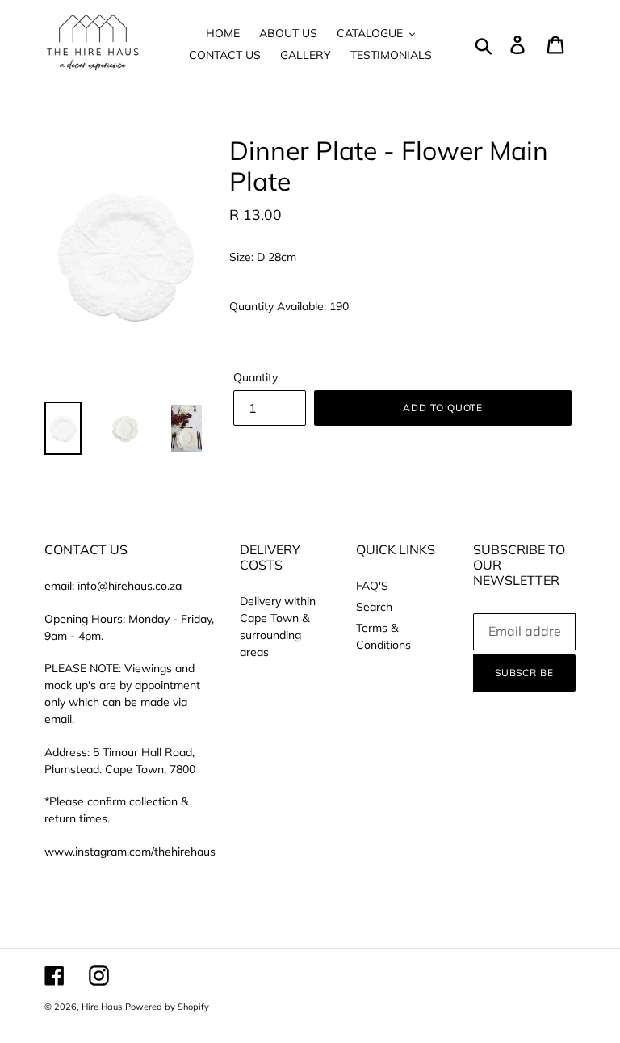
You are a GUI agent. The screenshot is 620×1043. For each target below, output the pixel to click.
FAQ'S (372, 585)
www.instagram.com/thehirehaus (130, 851)
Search (374, 606)
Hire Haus (102, 1006)
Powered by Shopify (167, 1006)
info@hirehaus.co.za (130, 585)
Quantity (255, 377)
